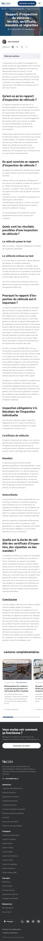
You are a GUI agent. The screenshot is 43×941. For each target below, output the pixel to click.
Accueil (3, 9)
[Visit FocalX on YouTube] (28, 921)
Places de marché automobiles (13, 813)
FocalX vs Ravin (7, 843)
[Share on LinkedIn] (13, 47)
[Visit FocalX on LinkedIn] (22, 921)
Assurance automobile (10, 821)
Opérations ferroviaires (10, 796)
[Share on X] (17, 47)
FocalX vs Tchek (7, 860)
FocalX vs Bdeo (7, 852)
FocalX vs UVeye (7, 847)
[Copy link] (26, 47)
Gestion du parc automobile (12, 826)
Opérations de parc (9, 792)
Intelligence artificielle (10, 898)
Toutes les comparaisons (10, 835)
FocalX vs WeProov (8, 868)
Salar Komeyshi (13, 42)
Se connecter (6, 912)
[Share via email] (22, 47)
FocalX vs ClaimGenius (10, 856)
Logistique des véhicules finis (12, 788)
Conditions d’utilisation (10, 933)
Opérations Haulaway (10, 801)
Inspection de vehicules (16, 9)
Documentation (8, 908)
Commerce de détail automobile (13, 809)
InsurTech (5, 817)
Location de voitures (9, 805)
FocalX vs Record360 (9, 872)
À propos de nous (8, 890)
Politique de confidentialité (11, 929)
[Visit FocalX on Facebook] (39, 921)
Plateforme (6, 882)
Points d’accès (7, 886)
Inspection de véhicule (10, 894)
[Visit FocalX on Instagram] (33, 921)
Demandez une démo (27, 3)
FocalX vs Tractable (9, 839)
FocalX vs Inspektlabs (9, 864)
